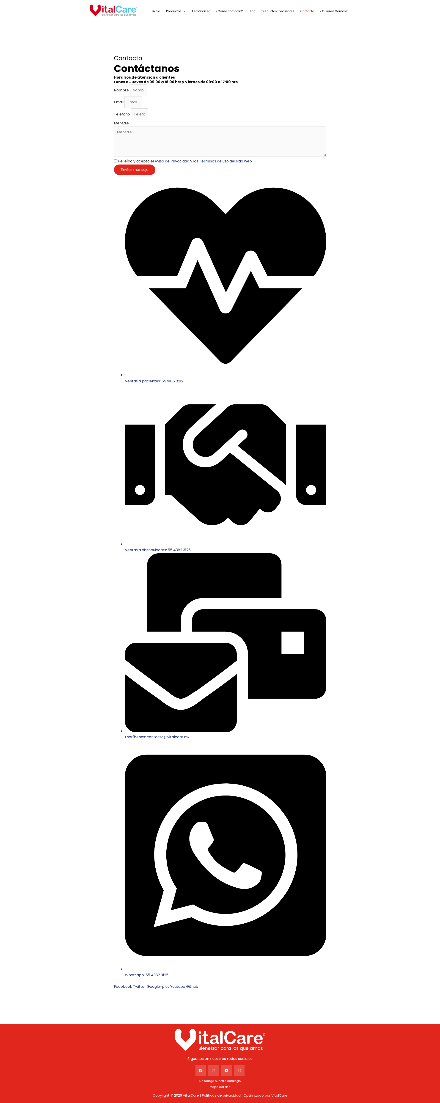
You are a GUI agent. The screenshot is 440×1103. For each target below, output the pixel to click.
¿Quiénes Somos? (334, 11)
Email (119, 102)
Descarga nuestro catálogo (220, 1081)
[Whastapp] (239, 1070)
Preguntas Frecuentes (277, 11)
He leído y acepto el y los (185, 161)
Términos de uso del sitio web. (226, 161)
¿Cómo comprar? (229, 11)
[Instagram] (213, 1070)
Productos (174, 11)
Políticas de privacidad (221, 1095)
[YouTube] (226, 1070)
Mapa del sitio (220, 1087)
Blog (252, 11)
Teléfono (122, 114)
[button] (184, 11)
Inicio (156, 11)
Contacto (307, 11)
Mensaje (121, 123)
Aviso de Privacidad (172, 161)
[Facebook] (200, 1070)
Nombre (122, 90)
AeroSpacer (201, 11)
